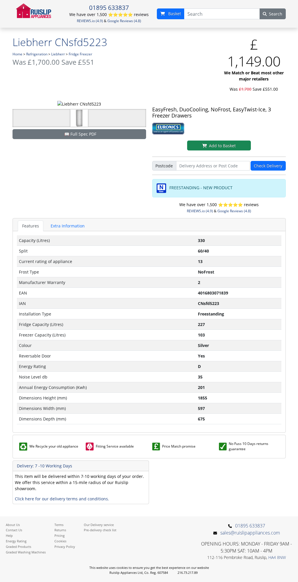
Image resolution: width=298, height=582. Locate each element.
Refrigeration (36, 54)
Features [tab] (30, 226)
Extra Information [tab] (68, 226)
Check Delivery (268, 166)
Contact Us (14, 530)
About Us (13, 525)
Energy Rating (16, 541)
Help (9, 535)
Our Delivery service (99, 525)
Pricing (59, 535)
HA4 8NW (277, 557)
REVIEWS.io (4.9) (90, 20)
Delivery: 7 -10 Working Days (44, 466)
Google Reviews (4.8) (124, 20)
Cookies (60, 541)
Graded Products (18, 546)
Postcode (164, 166)
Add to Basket (222, 145)
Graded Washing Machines (26, 552)
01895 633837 (109, 7)
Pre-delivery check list (100, 530)
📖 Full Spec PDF (80, 134)
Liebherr (58, 54)
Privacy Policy (64, 546)
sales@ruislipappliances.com (250, 533)
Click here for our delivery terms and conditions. (62, 499)
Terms (58, 525)
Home (17, 54)
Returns (60, 530)
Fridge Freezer (80, 54)
